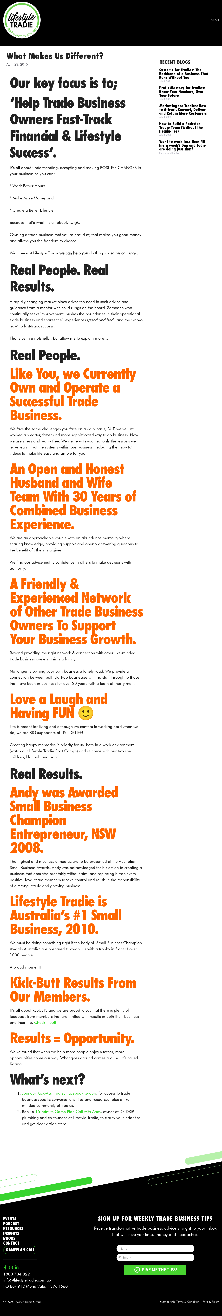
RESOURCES (13, 1229)
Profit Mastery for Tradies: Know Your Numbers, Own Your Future (182, 91)
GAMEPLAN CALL (20, 1250)
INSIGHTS (11, 1234)
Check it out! (45, 1022)
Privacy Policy (210, 1301)
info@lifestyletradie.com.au (27, 1280)
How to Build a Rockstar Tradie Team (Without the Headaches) (181, 127)
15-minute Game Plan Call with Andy (68, 1111)
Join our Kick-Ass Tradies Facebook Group (59, 1093)
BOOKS (9, 1238)
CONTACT (11, 1243)
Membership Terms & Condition (179, 1301)
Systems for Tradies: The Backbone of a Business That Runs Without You (183, 74)
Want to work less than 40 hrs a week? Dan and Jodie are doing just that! (182, 145)
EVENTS (9, 1219)
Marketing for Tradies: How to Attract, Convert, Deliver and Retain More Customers (183, 109)
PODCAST (11, 1224)
